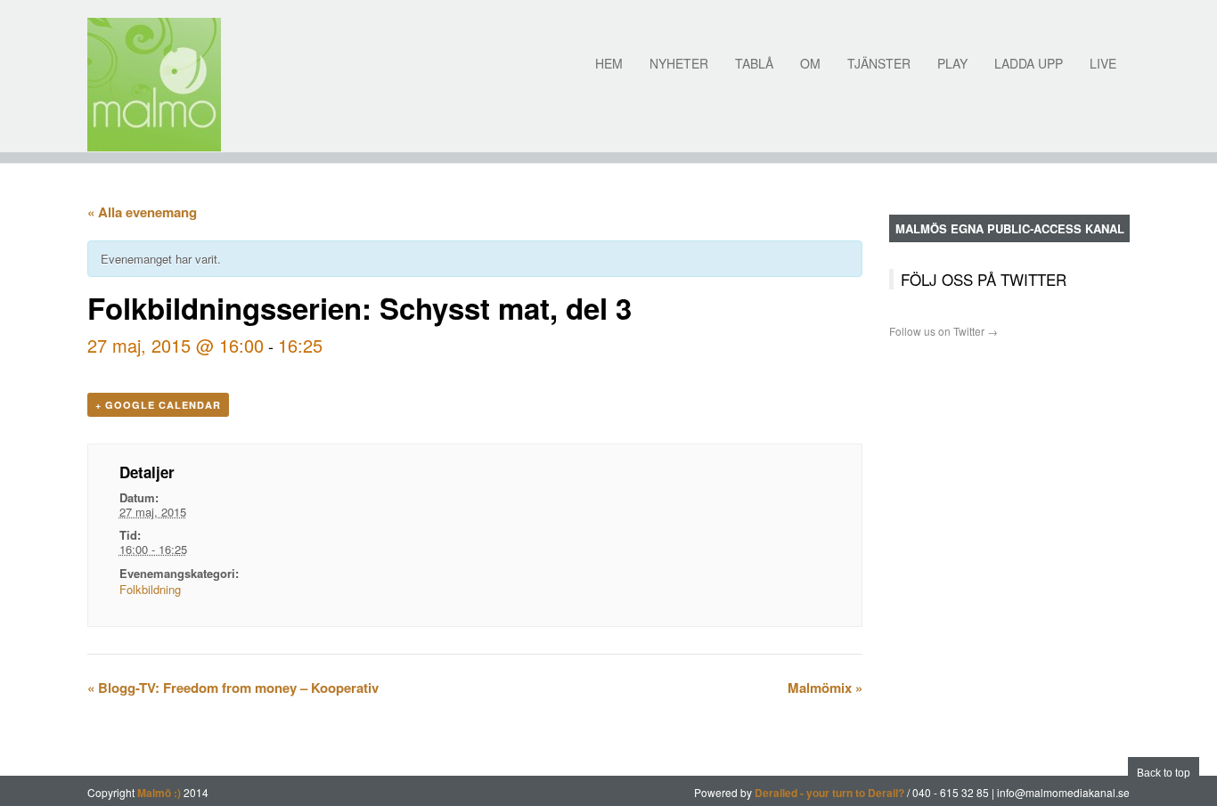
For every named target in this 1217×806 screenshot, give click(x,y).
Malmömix (825, 687)
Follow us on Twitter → (943, 330)
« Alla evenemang (142, 212)
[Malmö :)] (154, 84)
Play (952, 63)
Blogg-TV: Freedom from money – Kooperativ (233, 687)
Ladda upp (1028, 63)
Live (1103, 63)
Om (810, 63)
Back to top (1163, 773)
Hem (609, 63)
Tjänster (879, 63)
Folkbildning (150, 589)
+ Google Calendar (158, 404)
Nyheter (678, 63)
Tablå (754, 63)
